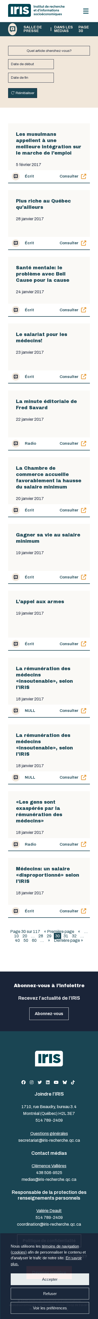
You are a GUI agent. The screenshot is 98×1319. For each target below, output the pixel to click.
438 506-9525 (49, 1172)
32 (74, 936)
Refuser (49, 1293)
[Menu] (86, 11)
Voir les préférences (50, 1308)
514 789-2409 (49, 1120)
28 (40, 936)
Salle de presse (33, 29)
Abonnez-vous (49, 1013)
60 (34, 940)
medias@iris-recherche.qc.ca (49, 1179)
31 (66, 936)
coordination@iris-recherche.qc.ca (49, 1224)
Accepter (49, 1279)
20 (24, 936)
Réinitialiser (25, 93)
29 (49, 936)
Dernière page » (68, 940)
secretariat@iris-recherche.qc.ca (49, 1140)
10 (16, 936)
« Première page (59, 931)
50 (26, 940)
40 (17, 940)
